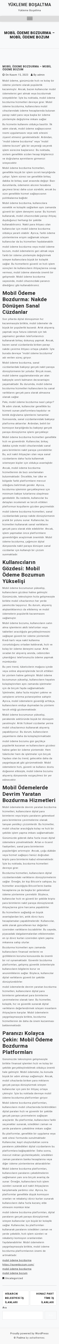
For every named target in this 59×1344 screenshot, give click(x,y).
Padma (21, 1337)
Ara (4, 1307)
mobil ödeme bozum (15, 1273)
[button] (30, 19)
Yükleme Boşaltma (29, 4)
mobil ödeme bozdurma (16, 1260)
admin (41, 74)
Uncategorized (14, 1278)
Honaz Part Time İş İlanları (45, 1298)
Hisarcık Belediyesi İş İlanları (14, 1298)
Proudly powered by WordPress (29, 1333)
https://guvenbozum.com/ (18, 1264)
